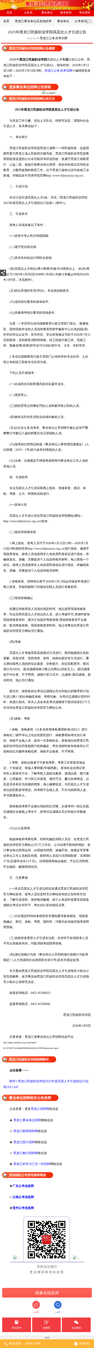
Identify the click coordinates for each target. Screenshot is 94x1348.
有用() (36, 1312)
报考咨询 (65, 12)
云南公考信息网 (23, 1197)
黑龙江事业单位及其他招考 (33, 21)
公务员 (28, 12)
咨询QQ (84, 1343)
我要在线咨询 (47, 1293)
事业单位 (47, 12)
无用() (58, 1312)
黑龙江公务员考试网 (53, 38)
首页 (9, 12)
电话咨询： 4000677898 (24, 1343)
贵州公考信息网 (23, 1208)
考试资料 (84, 12)
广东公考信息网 (23, 1186)
